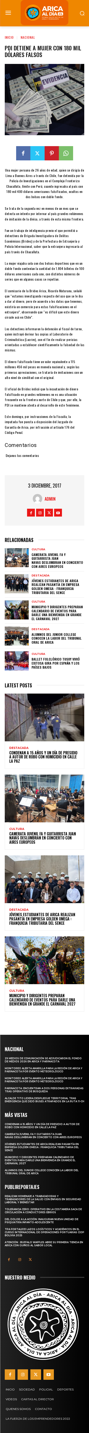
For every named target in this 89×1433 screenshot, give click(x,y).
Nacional (28, 37)
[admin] (39, 498)
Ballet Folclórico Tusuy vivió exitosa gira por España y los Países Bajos (56, 663)
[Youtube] (58, 513)
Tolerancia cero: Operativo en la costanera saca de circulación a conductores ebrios (43, 1211)
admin (50, 499)
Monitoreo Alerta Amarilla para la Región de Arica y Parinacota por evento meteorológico (43, 1070)
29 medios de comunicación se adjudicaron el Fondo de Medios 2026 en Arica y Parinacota (43, 1060)
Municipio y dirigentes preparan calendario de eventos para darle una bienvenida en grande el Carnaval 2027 (57, 612)
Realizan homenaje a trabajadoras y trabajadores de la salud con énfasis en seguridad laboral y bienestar (43, 1199)
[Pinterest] (52, 153)
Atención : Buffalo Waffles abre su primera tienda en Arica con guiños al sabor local (44, 1244)
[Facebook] (23, 153)
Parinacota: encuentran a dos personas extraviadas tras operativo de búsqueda (44, 1090)
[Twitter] (37, 153)
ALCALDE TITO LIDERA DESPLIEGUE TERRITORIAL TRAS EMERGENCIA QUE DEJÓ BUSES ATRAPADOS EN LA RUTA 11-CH (44, 1100)
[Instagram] (40, 513)
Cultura (38, 549)
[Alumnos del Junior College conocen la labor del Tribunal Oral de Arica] (17, 636)
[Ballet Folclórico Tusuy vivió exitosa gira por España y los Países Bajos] (17, 660)
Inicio (9, 37)
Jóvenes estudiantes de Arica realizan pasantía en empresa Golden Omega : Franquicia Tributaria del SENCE (55, 586)
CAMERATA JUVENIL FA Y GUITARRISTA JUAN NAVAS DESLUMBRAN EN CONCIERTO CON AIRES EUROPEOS (57, 560)
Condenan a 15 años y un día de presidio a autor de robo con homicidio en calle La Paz (43, 757)
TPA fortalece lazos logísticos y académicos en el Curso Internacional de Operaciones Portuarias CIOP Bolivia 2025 (44, 1232)
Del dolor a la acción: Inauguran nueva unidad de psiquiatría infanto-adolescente (41, 1221)
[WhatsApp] (66, 153)
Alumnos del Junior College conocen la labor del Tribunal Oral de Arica (57, 638)
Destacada (40, 575)
